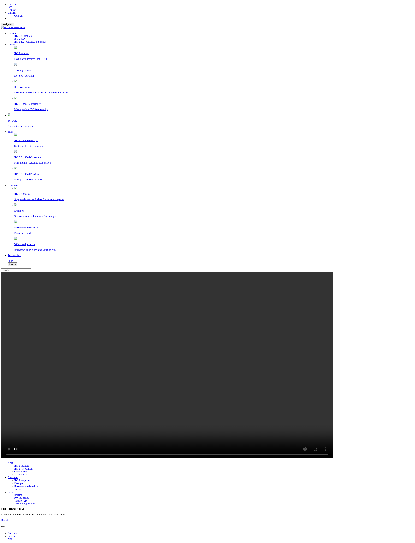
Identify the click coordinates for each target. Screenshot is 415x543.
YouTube (12, 533)
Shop (10, 260)
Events (11, 44)
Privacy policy (21, 497)
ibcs (10, 7)
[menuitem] (12, 12)
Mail (10, 538)
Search (12, 264)
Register (12, 9)
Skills (10, 131)
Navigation (7, 24)
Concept (12, 33)
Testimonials (14, 255)
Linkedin (12, 4)
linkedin (12, 536)
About (11, 462)
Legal (11, 492)
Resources (13, 185)
